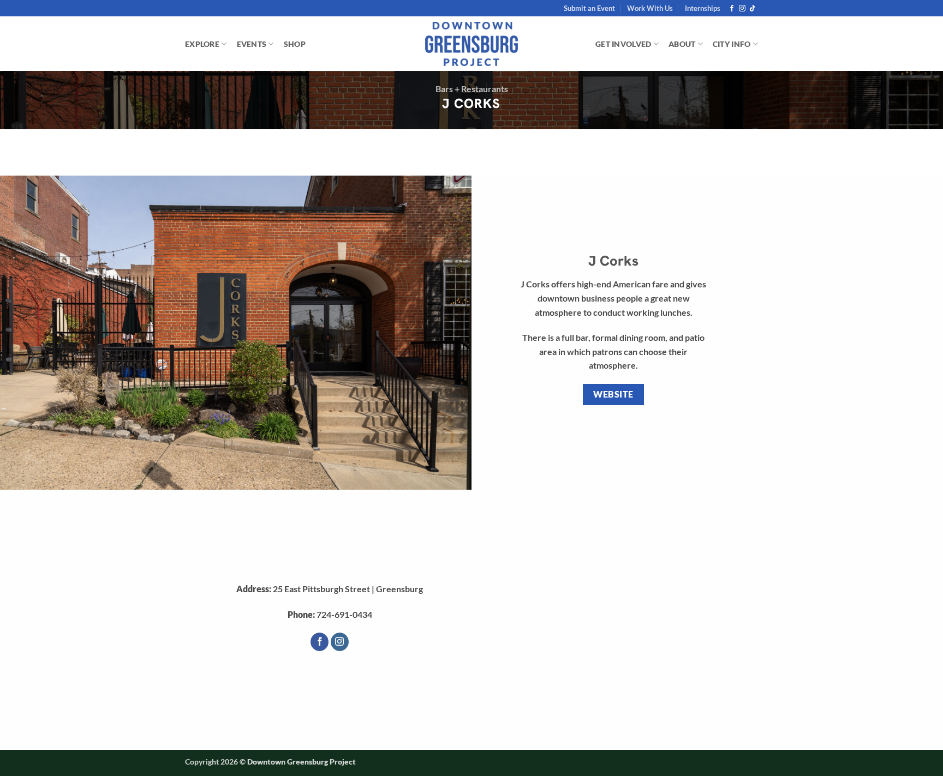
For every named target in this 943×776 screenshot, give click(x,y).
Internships (702, 8)
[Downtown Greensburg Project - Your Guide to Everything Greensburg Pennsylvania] (471, 44)
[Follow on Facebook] (732, 9)
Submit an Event (589, 8)
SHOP (295, 44)
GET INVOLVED (623, 44)
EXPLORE (202, 44)
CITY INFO (732, 44)
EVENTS (252, 44)
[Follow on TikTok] (752, 9)
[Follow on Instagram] (742, 9)
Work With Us (650, 8)
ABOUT (682, 44)
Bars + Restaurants (471, 88)
